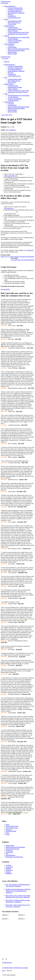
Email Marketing (10, 855)
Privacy (8, 834)
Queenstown (9, 870)
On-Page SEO (12, 24)
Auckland (8, 865)
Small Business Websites (15, 29)
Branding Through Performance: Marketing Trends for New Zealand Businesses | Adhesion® (18, 890)
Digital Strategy (10, 845)
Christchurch (9, 867)
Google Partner (12, 47)
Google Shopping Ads (14, 17)
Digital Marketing (9, 6)
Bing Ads (10, 14)
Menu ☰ (6, 61)
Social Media (9, 852)
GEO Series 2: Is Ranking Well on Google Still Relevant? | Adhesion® (18, 901)
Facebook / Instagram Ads (15, 9)
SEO (6, 19)
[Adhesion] (5, 1)
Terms (7, 832)
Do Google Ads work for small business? (22, 260)
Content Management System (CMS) (18, 32)
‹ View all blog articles (6, 115)
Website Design (9, 26)
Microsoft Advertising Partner (16, 50)
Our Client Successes (12, 828)
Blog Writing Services (14, 22)
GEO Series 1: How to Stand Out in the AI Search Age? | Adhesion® (18, 905)
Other (6, 36)
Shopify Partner (12, 52)
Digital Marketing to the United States (18, 37)
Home (7, 824)
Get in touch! (4, 3)
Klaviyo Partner (12, 53)
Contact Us (9, 829)
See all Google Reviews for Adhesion (17, 812)
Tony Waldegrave (11, 130)
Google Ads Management (15, 8)
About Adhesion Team (12, 826)
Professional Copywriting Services (17, 34)
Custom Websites (13, 27)
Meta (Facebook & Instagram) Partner (18, 49)
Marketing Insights (11, 831)
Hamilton (8, 868)
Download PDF (5, 289)
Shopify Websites (13, 31)
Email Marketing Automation (16, 13)
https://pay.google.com (10, 175)
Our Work (11, 45)
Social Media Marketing (15, 11)
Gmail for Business (13, 42)
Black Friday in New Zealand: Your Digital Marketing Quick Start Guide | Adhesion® (18, 896)
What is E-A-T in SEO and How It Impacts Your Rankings (17, 256)
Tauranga (8, 872)
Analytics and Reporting (15, 40)
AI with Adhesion (13, 39)
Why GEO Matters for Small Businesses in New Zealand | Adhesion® (18, 885)
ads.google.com (8, 208)
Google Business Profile (15, 21)
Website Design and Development (15, 847)
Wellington (9, 873)
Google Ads (29, 250)
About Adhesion (9, 44)
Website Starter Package (12, 849)
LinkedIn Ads (12, 16)
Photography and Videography (14, 857)
